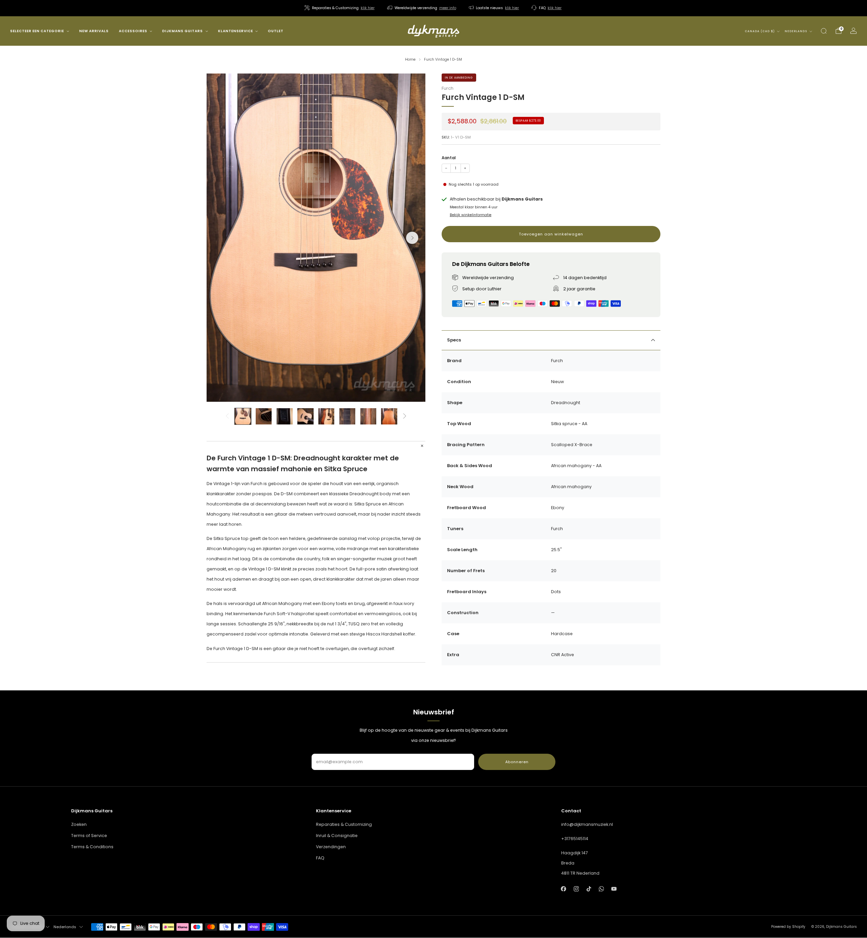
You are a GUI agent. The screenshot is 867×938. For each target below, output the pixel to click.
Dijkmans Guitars (182, 31)
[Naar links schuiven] (227, 416)
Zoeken (79, 824)
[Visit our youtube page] (614, 888)
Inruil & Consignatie (337, 835)
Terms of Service (89, 835)
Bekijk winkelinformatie (470, 214)
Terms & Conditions (92, 847)
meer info (447, 8)
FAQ (320, 858)
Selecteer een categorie (37, 31)
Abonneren (517, 762)
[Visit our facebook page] (563, 888)
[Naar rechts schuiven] (405, 416)
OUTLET (275, 31)
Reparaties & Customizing (344, 824)
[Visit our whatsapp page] (601, 888)
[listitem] (340, 8)
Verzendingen (331, 847)
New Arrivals (94, 31)
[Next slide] (412, 238)
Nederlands (796, 31)
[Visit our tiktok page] (589, 888)
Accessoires (133, 31)
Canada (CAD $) (760, 31)
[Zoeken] (823, 30)
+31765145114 (574, 838)
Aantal (449, 158)
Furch (447, 88)
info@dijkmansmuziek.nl (587, 824)
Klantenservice (235, 31)
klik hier (368, 8)
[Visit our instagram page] (576, 888)
